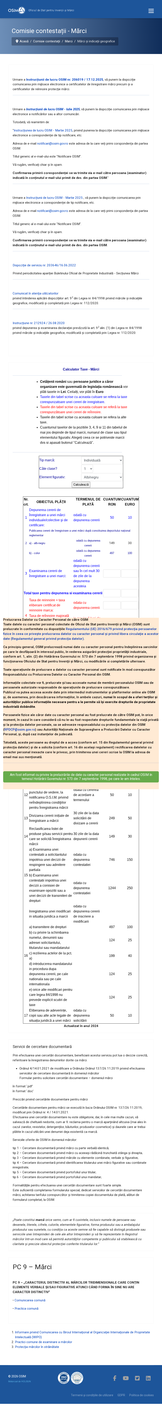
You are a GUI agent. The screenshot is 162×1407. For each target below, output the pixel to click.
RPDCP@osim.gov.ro (19, 729)
